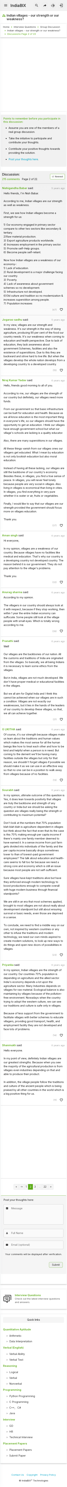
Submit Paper (17, 1455)
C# (19, 1407)
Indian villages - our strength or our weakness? (33, 30)
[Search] (36, 5)
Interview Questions (25, 26)
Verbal (13, 1378)
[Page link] (16, 1187)
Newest (58, 176)
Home (6, 26)
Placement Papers (20, 1449)
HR (11, 1431)
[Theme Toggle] (53, 5)
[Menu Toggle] (5, 5)
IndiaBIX (18, 5)
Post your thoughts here (23, 159)
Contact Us (17, 1474)
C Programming (18, 1402)
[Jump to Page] (21, 1187)
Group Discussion (50, 26)
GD (11, 1426)
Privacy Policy (48, 1474)
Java (12, 1413)
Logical (13, 1372)
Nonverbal (15, 1383)
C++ (11, 1407)
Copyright (32, 1474)
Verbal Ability (17, 1354)
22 (45, 1186)
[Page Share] (44, 5)
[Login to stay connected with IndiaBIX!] (61, 5)
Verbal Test (16, 1359)
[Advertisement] (33, 75)
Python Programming (22, 1396)
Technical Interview (21, 1437)
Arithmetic (15, 1335)
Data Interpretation (20, 1341)
